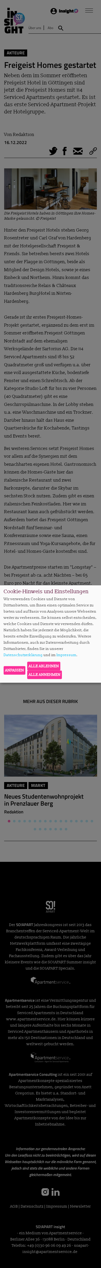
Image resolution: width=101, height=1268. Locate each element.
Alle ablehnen (44, 666)
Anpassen (14, 670)
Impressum (66, 655)
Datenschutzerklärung (23, 655)
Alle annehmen (45, 674)
